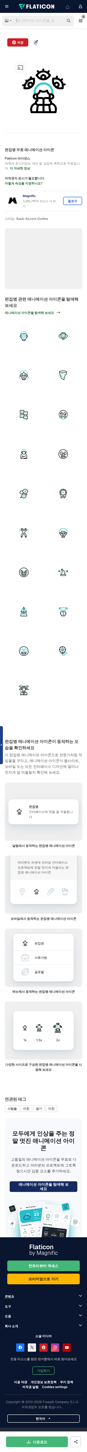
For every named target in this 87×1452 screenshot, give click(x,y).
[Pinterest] (43, 1347)
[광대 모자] (63, 572)
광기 (39, 1109)
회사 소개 (11, 1326)
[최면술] (24, 336)
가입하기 (43, 1371)
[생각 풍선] (24, 493)
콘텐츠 (9, 1296)
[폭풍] (63, 375)
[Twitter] (32, 1347)
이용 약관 (20, 1382)
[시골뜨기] (24, 612)
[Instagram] (55, 1347)
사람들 (12, 1109)
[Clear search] (58, 21)
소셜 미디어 (43, 1336)
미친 (26, 1109)
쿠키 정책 (66, 1382)
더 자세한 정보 (20, 168)
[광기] (24, 375)
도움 (8, 1316)
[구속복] (24, 454)
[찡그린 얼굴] (63, 454)
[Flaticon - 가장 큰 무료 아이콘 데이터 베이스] (37, 6)
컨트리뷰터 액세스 (43, 1265)
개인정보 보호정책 (44, 1382)
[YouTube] (67, 1347)
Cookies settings (54, 1387)
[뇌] (63, 612)
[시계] (63, 493)
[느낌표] (24, 415)
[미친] (63, 415)
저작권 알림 (30, 1387)
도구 (8, 1306)
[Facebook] (20, 1347)
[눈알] (63, 651)
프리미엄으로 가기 (43, 1279)
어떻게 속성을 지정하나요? (24, 183)
